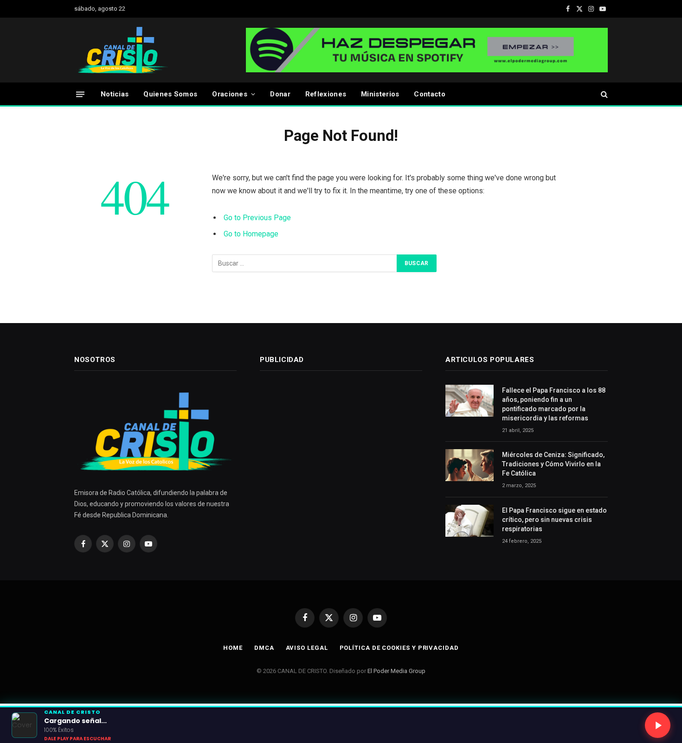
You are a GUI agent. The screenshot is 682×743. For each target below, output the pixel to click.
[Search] (603, 94)
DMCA (264, 647)
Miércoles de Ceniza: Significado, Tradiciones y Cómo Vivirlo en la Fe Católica (553, 464)
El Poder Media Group (396, 670)
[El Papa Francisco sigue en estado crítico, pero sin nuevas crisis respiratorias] (469, 521)
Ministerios (380, 94)
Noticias (115, 94)
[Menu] (80, 94)
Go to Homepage (251, 233)
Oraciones (229, 94)
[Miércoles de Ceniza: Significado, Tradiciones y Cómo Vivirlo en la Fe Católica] (469, 465)
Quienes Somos (170, 94)
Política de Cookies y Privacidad (399, 647)
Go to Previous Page (257, 217)
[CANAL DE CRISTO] (122, 50)
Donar (280, 94)
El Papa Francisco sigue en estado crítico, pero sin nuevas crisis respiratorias (554, 520)
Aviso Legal (307, 647)
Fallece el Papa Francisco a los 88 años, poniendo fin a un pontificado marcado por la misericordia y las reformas (553, 404)
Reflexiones (325, 94)
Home (233, 647)
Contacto (429, 94)
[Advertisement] (329, 454)
